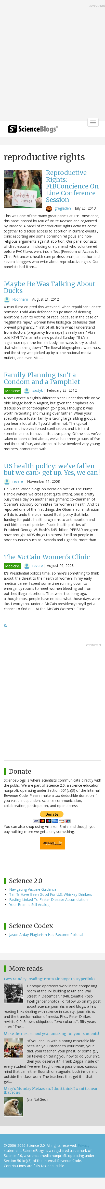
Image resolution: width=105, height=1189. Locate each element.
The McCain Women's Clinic (47, 557)
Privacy (83, 1145)
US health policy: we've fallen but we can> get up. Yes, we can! (52, 469)
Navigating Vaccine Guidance (33, 889)
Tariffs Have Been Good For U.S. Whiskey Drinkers (50, 894)
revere (17, 481)
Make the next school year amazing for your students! (51, 1033)
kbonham (20, 299)
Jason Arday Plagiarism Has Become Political (46, 934)
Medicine (12, 390)
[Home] (33, 130)
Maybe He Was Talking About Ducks (49, 287)
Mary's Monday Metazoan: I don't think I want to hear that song (51, 1090)
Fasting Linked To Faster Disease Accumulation (48, 899)
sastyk (37, 390)
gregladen (63, 208)
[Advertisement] (52, 61)
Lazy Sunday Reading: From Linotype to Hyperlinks (49, 979)
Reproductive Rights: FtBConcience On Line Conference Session (72, 186)
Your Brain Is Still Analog (29, 904)
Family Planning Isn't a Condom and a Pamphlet (42, 378)
